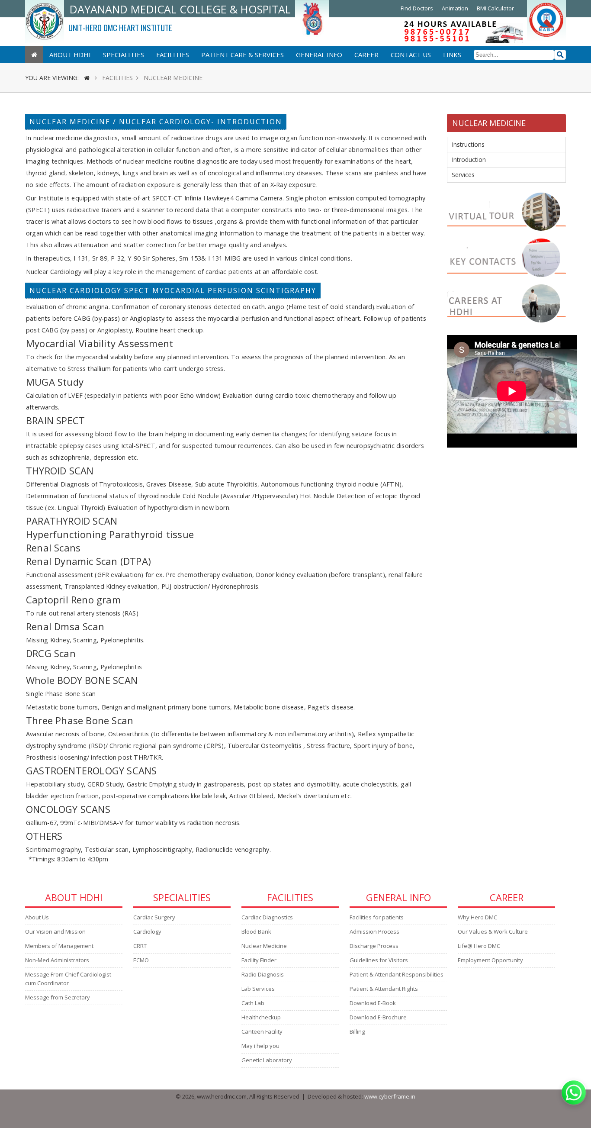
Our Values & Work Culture (493, 931)
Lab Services (258, 989)
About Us (37, 917)
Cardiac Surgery (154, 917)
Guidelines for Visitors (379, 960)
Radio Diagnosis (262, 974)
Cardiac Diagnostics (267, 917)
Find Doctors (417, 8)
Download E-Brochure (378, 1017)
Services (463, 175)
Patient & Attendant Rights (384, 989)
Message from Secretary (57, 997)
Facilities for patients (377, 917)
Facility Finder (258, 960)
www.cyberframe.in (389, 1096)
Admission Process (374, 931)
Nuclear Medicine (264, 946)
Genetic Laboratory (266, 1060)
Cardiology (147, 931)
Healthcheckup (261, 1017)
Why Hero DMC (477, 917)
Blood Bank (256, 931)
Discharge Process (374, 946)
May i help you (260, 1046)
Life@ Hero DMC (479, 946)
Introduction (469, 159)
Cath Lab (252, 1003)
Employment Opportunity (490, 960)
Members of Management (59, 946)
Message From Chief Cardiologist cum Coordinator (68, 978)
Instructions (468, 144)
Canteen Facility (262, 1031)
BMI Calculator (495, 8)
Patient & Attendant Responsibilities (396, 974)
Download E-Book (373, 1003)
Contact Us (411, 54)
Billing (357, 1031)
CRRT (140, 946)
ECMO (141, 960)
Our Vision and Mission (55, 931)
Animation (455, 8)
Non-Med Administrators (57, 960)
